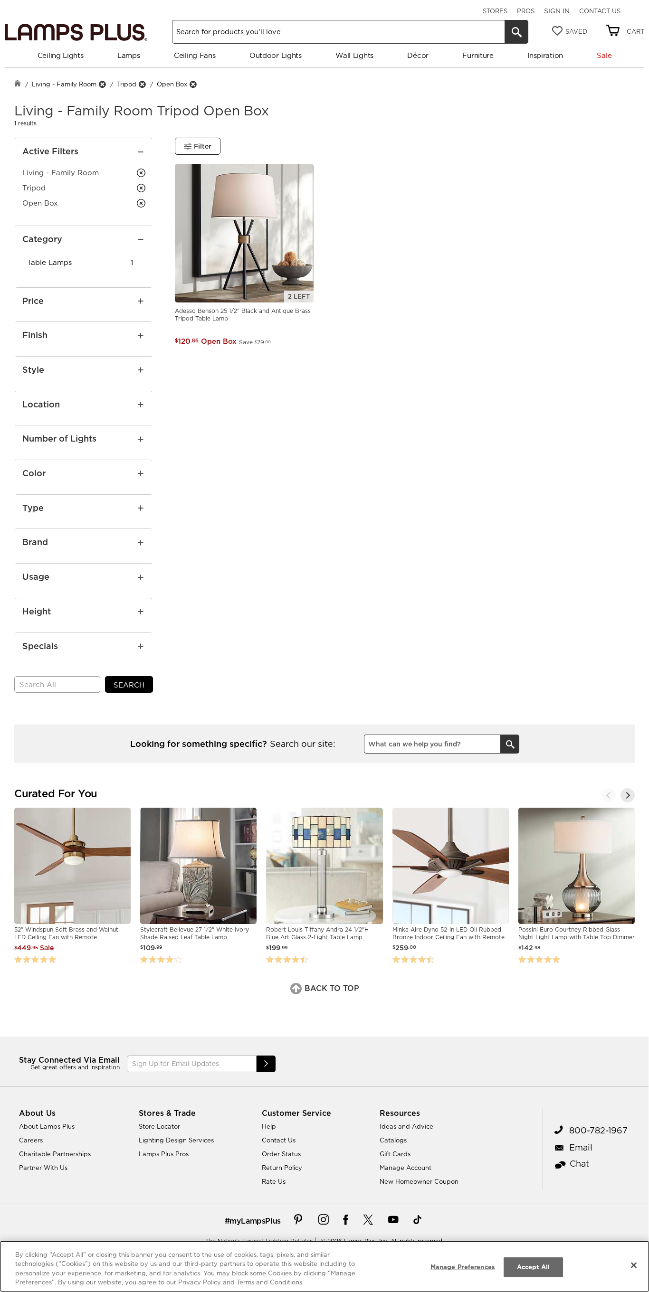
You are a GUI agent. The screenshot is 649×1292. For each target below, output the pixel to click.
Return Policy (282, 1167)
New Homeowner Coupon (419, 1181)
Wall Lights (354, 55)
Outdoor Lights (275, 55)
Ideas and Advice (406, 1126)
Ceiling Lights (61, 55)
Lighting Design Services (176, 1140)
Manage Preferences (462, 1267)
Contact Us (599, 11)
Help (269, 1126)
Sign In (557, 11)
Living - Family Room (64, 84)
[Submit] (266, 1064)
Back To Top (330, 988)
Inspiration (545, 55)
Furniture (477, 55)
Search (129, 685)
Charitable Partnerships (55, 1154)
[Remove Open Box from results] (193, 84)
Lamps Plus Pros (164, 1154)
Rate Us (274, 1181)
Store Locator (159, 1126)
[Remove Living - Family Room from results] (102, 84)
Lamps (128, 55)
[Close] (633, 1264)
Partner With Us (43, 1167)
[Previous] (608, 795)
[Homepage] (17, 84)
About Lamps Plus (47, 1126)
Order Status (281, 1154)
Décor (418, 55)
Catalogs (393, 1140)
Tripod (126, 84)
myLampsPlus (255, 1221)
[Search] (516, 32)
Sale (604, 55)
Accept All (533, 1267)
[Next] (627, 795)
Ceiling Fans (194, 55)
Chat (579, 1163)
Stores (495, 11)
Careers (31, 1140)
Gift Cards (395, 1154)
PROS (525, 11)
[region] (324, 1266)
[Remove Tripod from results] (142, 84)
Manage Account (405, 1167)
